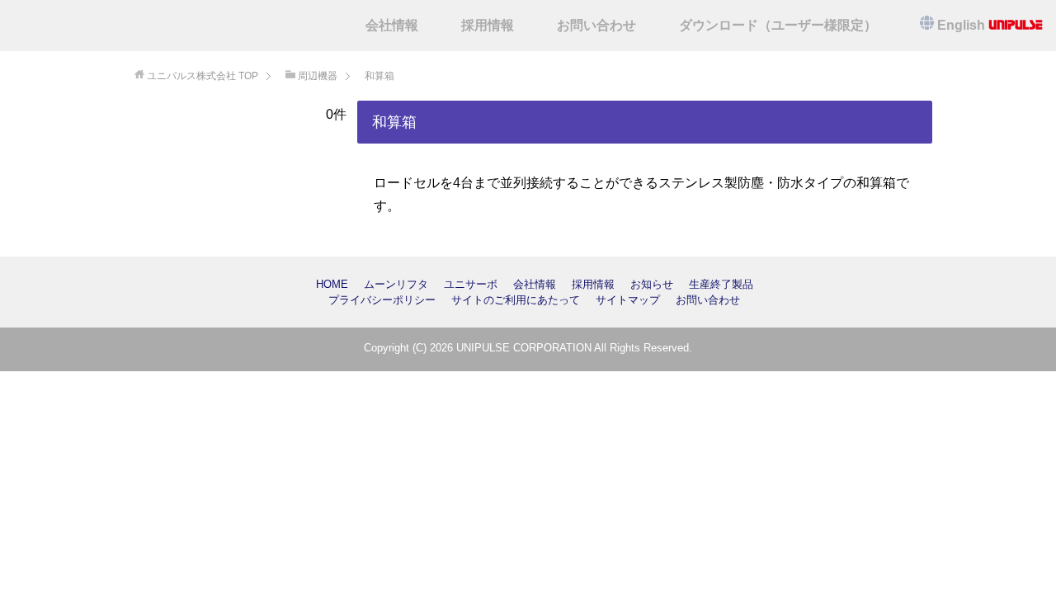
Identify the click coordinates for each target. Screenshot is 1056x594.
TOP (202, 76)
